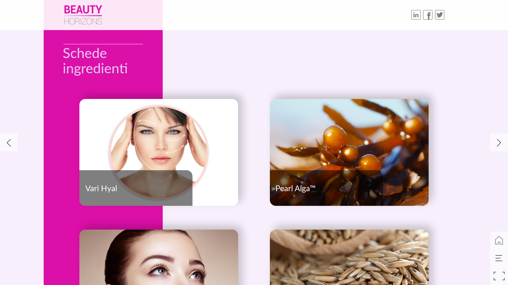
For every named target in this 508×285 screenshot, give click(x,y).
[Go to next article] (499, 142)
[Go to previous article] (9, 142)
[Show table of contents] (499, 258)
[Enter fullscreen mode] (499, 276)
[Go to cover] (499, 240)
